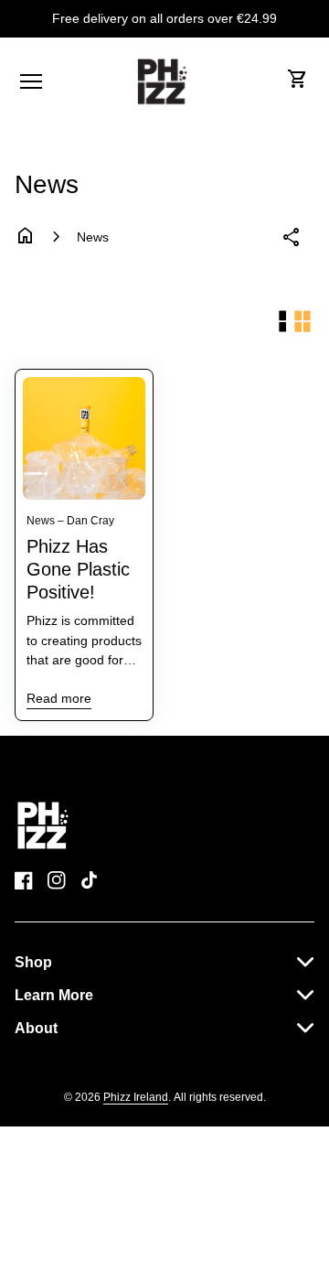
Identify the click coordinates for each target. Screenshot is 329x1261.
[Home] (44, 824)
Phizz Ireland (135, 1097)
